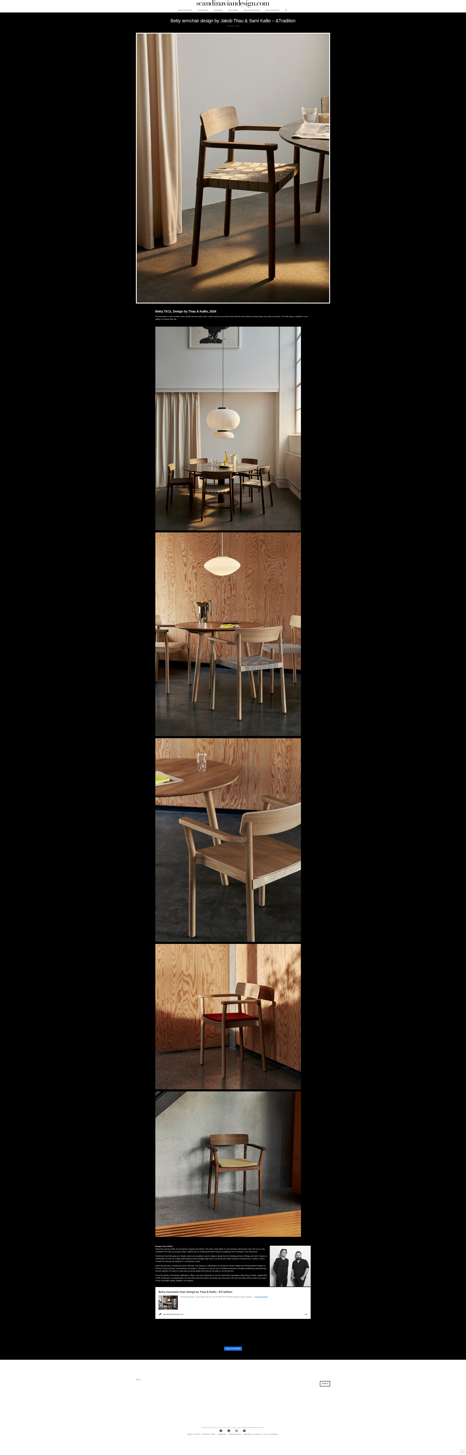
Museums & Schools (253, 1434)
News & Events (194, 1434)
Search (138, 1379)
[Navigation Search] (286, 10)
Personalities (235, 1434)
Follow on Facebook (233, 1348)
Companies (222, 1434)
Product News (209, 1434)
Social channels (271, 1434)
